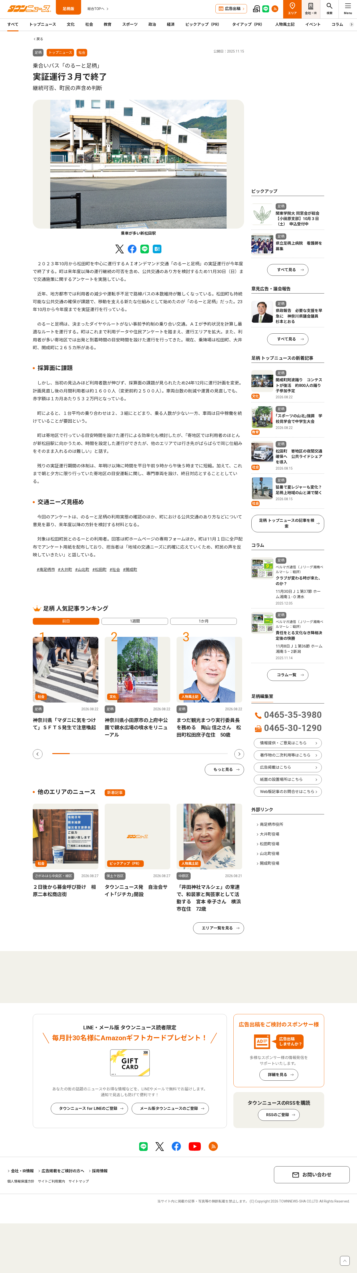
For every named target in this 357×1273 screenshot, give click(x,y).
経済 (171, 24)
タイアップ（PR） (248, 24)
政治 (152, 24)
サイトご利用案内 (51, 1181)
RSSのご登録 (277, 1115)
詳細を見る (277, 1074)
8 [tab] (184, 753)
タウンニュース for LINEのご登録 (88, 1108)
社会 (89, 24)
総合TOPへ (95, 9)
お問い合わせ (317, 1175)
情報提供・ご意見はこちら (283, 743)
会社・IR (311, 13)
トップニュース (42, 24)
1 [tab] (61, 753)
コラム (337, 24)
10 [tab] (219, 753)
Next (239, 754)
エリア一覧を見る (217, 928)
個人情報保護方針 (20, 1181)
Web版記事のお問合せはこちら (287, 791)
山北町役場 (269, 853)
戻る (39, 39)
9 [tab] (201, 753)
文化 (71, 24)
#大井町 (65, 569)
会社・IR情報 (22, 1171)
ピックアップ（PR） (203, 24)
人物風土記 (285, 24)
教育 (107, 24)
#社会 (115, 569)
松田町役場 (269, 844)
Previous (37, 754)
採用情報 (100, 1171)
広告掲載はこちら (275, 767)
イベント (313, 24)
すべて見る (286, 269)
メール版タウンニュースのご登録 (169, 1108)
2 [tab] (78, 753)
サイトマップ (78, 1181)
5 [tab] (131, 753)
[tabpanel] (138, 168)
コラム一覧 (286, 675)
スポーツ (130, 24)
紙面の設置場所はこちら (281, 779)
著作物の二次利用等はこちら (285, 755)
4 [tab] (113, 753)
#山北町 (82, 569)
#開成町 (130, 569)
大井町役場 (269, 834)
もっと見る (223, 769)
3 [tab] (96, 753)
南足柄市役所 (271, 824)
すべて (12, 24)
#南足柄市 (46, 569)
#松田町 (99, 569)
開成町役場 (269, 863)
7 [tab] (166, 753)
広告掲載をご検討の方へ (63, 1171)
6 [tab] (149, 753)
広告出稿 (232, 8)
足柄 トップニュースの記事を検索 (286, 523)
